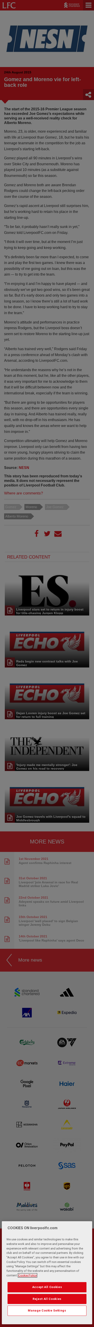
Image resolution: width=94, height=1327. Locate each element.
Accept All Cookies (47, 1287)
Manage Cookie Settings (47, 1310)
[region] (47, 1272)
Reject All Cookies (47, 1299)
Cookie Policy (27, 1275)
